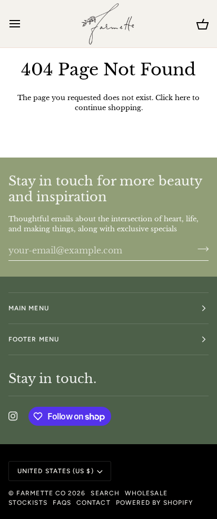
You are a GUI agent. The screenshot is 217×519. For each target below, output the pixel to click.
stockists (27, 502)
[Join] (200, 249)
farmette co (41, 493)
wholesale (146, 493)
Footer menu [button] (33, 339)
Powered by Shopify (154, 502)
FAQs (62, 502)
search (105, 493)
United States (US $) (55, 471)
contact (93, 502)
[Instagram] (13, 416)
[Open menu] (24, 23)
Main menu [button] (28, 308)
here (182, 97)
